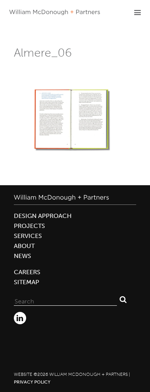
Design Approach (43, 215)
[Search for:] (65, 299)
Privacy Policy (32, 382)
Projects (29, 226)
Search (123, 299)
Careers (27, 272)
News (22, 256)
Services (28, 236)
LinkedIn (20, 318)
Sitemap (26, 282)
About (24, 246)
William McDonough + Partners (54, 12)
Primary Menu (137, 12)
